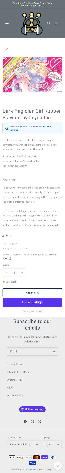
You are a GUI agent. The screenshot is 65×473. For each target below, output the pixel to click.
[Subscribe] (54, 351)
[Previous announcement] (6, 4)
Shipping (6, 249)
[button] (7, 23)
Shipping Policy (14, 379)
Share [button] (9, 235)
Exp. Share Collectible (27, 469)
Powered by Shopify (45, 469)
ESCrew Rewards (15, 395)
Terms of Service (15, 363)
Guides (10, 387)
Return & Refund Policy (18, 371)
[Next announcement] (58, 4)
